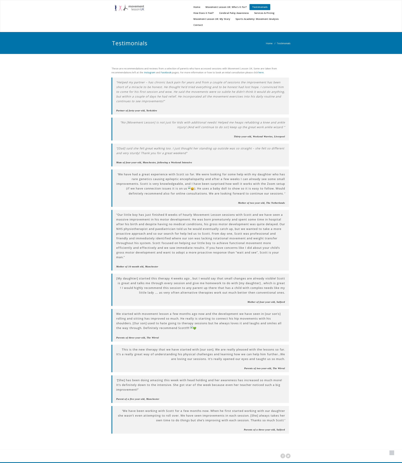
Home (196, 7)
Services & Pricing (264, 12)
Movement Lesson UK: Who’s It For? (226, 7)
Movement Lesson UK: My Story (211, 18)
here (261, 72)
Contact (198, 24)
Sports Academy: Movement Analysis (257, 18)
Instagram (149, 72)
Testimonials (260, 7)
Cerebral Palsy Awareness (234, 12)
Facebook (166, 72)
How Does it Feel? (203, 12)
